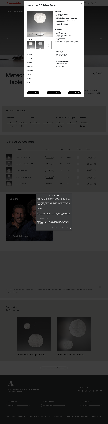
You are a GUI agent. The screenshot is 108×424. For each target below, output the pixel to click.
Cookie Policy (40, 208)
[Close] (70, 195)
